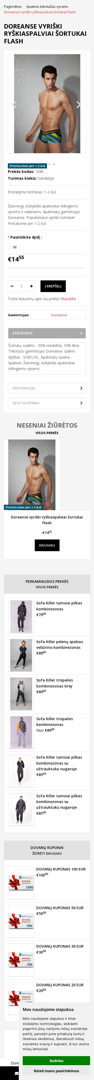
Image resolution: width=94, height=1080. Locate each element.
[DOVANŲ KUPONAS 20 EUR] (21, 998)
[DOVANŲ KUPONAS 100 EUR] (21, 882)
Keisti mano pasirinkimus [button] (56, 1071)
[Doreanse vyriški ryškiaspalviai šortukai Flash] (47, 475)
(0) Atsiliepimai (25, 403)
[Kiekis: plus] (31, 286)
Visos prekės (47, 432)
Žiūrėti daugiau (47, 853)
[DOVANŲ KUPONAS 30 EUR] (21, 959)
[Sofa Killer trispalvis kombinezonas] (21, 732)
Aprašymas (22, 333)
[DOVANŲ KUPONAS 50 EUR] (21, 921)
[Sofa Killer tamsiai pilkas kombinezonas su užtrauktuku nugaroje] (21, 770)
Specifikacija (23, 388)
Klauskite (68, 298)
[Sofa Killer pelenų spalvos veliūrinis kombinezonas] (21, 655)
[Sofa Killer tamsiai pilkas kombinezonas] (21, 616)
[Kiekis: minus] (11, 286)
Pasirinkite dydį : (26, 237)
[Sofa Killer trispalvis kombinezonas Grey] (21, 693)
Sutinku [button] (56, 1060)
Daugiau (47, 545)
